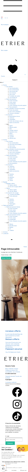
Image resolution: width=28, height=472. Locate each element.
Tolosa (11, 180)
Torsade (11, 136)
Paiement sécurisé (10, 376)
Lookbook (5, 233)
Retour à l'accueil (6, 258)
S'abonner (10, 443)
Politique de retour (10, 370)
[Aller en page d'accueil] (12, 48)
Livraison (16, 368)
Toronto (11, 202)
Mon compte (4, 50)
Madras (11, 227)
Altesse (11, 224)
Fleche (11, 175)
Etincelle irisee (13, 225)
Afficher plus (12, 138)
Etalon (10, 133)
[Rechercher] (12, 62)
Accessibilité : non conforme (12, 371)
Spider (11, 178)
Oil (10, 228)
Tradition (11, 230)
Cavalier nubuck (13, 130)
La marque (8, 382)
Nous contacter (9, 368)
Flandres (11, 174)
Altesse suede (13, 127)
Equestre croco (13, 132)
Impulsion (11, 177)
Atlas (10, 128)
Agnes (11, 125)
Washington (12, 203)
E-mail (7, 436)
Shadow (11, 135)
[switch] (3, 469)
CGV (16, 370)
